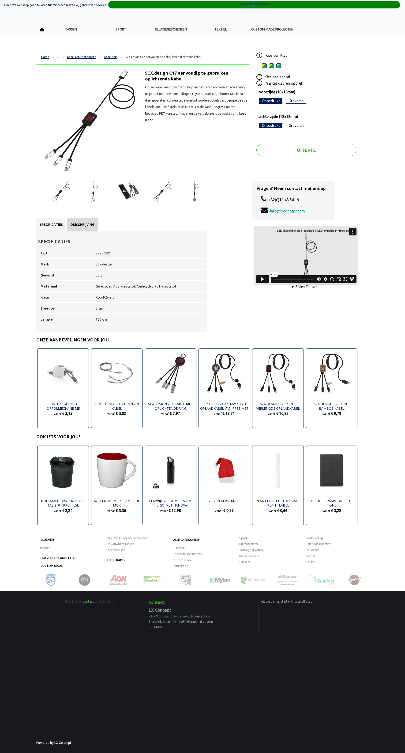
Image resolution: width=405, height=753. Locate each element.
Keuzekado (116, 560)
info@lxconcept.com (287, 211)
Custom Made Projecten (272, 29)
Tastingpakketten (251, 550)
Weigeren (203, 14)
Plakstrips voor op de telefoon (127, 538)
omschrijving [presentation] (82, 224)
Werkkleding (314, 538)
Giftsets (244, 562)
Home (42, 29)
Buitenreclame (249, 543)
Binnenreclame (249, 556)
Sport (121, 29)
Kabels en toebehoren (81, 57)
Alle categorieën (186, 539)
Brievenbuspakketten (58, 558)
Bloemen (47, 539)
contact (88, 601)
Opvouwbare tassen (120, 543)
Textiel (220, 29)
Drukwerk (312, 550)
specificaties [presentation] (51, 224)
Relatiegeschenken (171, 29)
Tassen (71, 29)
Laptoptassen (115, 550)
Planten (45, 547)
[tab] (51, 224)
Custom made (52, 565)
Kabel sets (110, 57)
